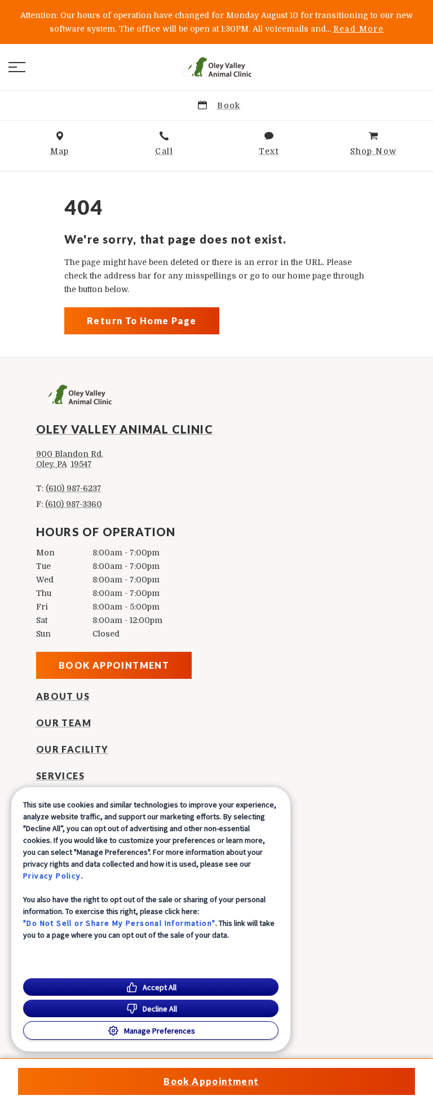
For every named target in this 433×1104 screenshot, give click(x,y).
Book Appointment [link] (114, 665)
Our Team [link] (63, 723)
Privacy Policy (52, 876)
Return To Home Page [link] (142, 320)
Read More (358, 28)
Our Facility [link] (72, 749)
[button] (16, 67)
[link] (216, 67)
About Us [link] (63, 696)
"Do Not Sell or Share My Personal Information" (119, 923)
